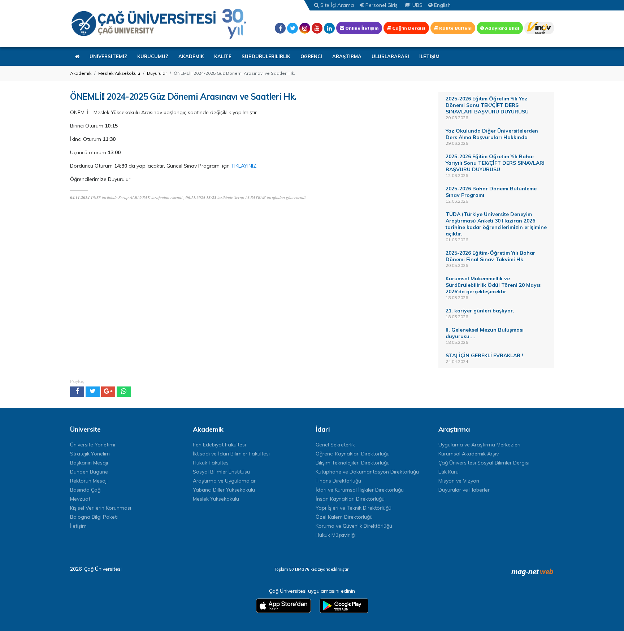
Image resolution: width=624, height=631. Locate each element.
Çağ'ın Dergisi (408, 28)
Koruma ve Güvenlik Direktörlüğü (354, 526)
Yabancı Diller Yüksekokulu (224, 490)
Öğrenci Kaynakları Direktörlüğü (353, 453)
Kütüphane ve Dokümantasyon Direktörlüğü (367, 471)
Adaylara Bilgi (501, 28)
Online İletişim (361, 28)
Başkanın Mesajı (89, 462)
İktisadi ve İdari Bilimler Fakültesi (231, 453)
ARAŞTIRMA (346, 56)
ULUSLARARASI (390, 56)
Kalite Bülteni (455, 28)
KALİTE (222, 56)
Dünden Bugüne (89, 471)
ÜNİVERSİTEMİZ (108, 56)
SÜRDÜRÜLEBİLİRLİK (266, 56)
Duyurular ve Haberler (464, 490)
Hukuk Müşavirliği (336, 535)
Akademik (80, 73)
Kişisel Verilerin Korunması (100, 508)
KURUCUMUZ (152, 56)
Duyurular (157, 73)
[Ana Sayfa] (158, 23)
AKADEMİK (191, 56)
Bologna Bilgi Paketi (94, 517)
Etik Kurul (449, 471)
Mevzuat (80, 499)
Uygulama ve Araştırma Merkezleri (479, 444)
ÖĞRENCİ (311, 56)
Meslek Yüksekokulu (119, 73)
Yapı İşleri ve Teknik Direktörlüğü (353, 508)
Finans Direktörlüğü (338, 480)
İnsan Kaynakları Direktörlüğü (350, 499)
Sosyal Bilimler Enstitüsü (221, 471)
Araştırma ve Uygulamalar (224, 480)
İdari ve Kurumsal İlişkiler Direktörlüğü (360, 490)
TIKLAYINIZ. (244, 166)
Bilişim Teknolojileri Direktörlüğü (353, 462)
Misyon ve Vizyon (458, 480)
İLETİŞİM (429, 56)
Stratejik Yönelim (90, 453)
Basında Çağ (85, 490)
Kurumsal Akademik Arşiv (468, 453)
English (442, 5)
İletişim (78, 526)
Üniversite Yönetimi (92, 444)
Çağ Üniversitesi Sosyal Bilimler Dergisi (483, 462)
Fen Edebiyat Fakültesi (219, 444)
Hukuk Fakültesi (211, 462)
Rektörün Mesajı (89, 480)
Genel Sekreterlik (335, 444)
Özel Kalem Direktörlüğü (344, 517)
